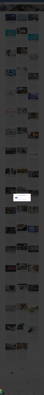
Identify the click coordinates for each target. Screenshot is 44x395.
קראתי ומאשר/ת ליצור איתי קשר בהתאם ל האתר (22, 199)
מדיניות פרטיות (19, 199)
